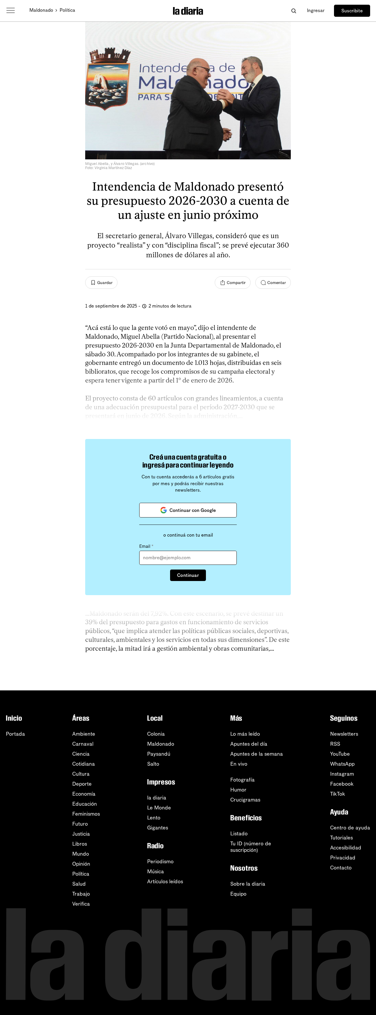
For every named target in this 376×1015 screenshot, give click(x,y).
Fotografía (242, 780)
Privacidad (342, 857)
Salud (79, 884)
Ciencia (81, 754)
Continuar (188, 575)
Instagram (342, 774)
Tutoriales (341, 837)
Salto (153, 764)
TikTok (337, 794)
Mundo (80, 854)
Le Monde (159, 807)
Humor (238, 790)
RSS (335, 744)
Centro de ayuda (350, 827)
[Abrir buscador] (294, 10)
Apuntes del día (248, 744)
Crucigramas (245, 800)
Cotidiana (83, 764)
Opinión (81, 864)
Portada (15, 734)
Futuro (80, 824)
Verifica (81, 904)
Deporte (82, 784)
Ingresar (316, 10)
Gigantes (157, 827)
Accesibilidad (345, 847)
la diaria (156, 797)
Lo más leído (245, 734)
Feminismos (86, 814)
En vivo (238, 764)
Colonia (156, 734)
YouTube (340, 754)
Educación (84, 804)
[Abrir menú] (10, 10)
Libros (79, 844)
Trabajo (81, 894)
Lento (153, 817)
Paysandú (158, 754)
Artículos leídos (165, 881)
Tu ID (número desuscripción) (250, 846)
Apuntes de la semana (256, 754)
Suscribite (352, 11)
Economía (83, 794)
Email (146, 546)
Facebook (342, 784)
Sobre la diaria (247, 884)
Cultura (81, 774)
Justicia (81, 834)
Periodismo (160, 861)
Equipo (238, 894)
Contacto (341, 867)
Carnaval (82, 744)
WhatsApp (342, 764)
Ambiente (83, 734)
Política (67, 10)
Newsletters (344, 734)
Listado (239, 833)
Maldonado (41, 10)
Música (155, 871)
